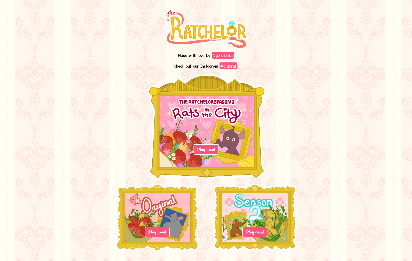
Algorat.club (223, 55)
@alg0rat (228, 66)
